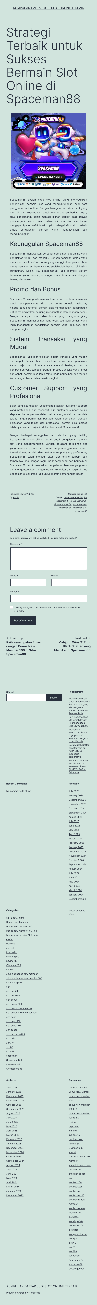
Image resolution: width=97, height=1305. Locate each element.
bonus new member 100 (19, 926)
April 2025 (74, 834)
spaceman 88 (65, 507)
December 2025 (77, 799)
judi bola (10, 948)
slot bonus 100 (14, 1004)
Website (14, 591)
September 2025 (78, 812)
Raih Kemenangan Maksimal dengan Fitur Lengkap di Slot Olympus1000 (78, 721)
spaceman (11, 1055)
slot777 (10, 1043)
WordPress (34, 1292)
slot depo (11, 1017)
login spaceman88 (78, 501)
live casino (11, 952)
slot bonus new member (19, 1008)
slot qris (10, 1038)
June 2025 (74, 825)
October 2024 (76, 860)
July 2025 (74, 821)
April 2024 (74, 886)
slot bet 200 (12, 991)
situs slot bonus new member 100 (24, 978)
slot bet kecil (13, 995)
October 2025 (76, 808)
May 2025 (74, 830)
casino (9, 939)
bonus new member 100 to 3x (22, 930)
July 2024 (74, 873)
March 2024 (75, 890)
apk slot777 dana (15, 917)
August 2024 (75, 868)
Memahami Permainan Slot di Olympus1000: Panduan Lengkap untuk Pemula (78, 735)
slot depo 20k (13, 1025)
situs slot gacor (14, 982)
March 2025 (75, 838)
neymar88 (11, 961)
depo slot (11, 943)
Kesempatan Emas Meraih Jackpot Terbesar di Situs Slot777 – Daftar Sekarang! (78, 766)
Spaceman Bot (14, 1060)
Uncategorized (14, 1068)
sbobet (10, 969)
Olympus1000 (13, 965)
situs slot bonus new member (22, 974)
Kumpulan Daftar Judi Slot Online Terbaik (48, 8)
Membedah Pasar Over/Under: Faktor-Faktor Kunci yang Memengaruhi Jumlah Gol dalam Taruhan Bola (79, 706)
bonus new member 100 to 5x (22, 935)
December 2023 (77, 899)
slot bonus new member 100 (21, 1012)
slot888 (10, 1051)
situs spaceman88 (21, 216)
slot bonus (11, 999)
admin (16, 497)
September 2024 (78, 864)
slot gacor (11, 1030)
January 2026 (76, 795)
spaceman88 (81, 511)
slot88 (9, 1047)
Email (54, 575)
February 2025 (76, 842)
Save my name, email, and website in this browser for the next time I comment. (47, 609)
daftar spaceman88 (73, 497)
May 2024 (74, 881)
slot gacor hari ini (15, 1034)
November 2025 (77, 804)
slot (85, 494)
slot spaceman (80, 504)
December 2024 (77, 851)
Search (10, 692)
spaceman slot (80, 507)
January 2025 (76, 847)
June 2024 (74, 877)
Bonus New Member (17, 922)
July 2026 (74, 791)
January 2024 (76, 894)
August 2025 (75, 817)
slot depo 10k (13, 1021)
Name (14, 575)
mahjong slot (13, 956)
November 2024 (77, 855)
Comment (16, 544)
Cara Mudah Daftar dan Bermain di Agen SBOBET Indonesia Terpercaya (79, 751)
